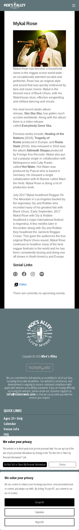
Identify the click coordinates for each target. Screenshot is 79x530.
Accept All (39, 502)
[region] (39, 501)
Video (23, 284)
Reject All (39, 522)
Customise (39, 512)
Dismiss (62, 464)
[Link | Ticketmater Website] (39, 367)
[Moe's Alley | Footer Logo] (39, 333)
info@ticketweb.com (21, 394)
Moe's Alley (49, 356)
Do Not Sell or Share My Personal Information (25, 464)
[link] (15, 273)
